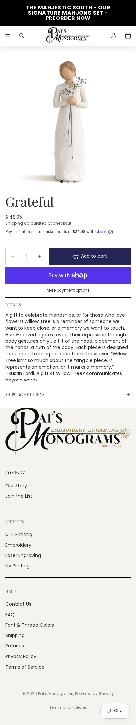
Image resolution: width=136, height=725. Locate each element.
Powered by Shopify (94, 693)
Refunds (14, 645)
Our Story (16, 485)
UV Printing (17, 565)
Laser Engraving (23, 555)
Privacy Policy (20, 656)
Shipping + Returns (24, 394)
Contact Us (18, 604)
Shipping (15, 635)
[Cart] (128, 35)
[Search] (22, 35)
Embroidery (18, 545)
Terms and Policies (68, 707)
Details (13, 304)
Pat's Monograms (55, 693)
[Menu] (7, 35)
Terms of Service (25, 667)
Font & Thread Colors (29, 625)
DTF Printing (18, 534)
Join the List (18, 496)
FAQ (10, 614)
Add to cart (94, 256)
